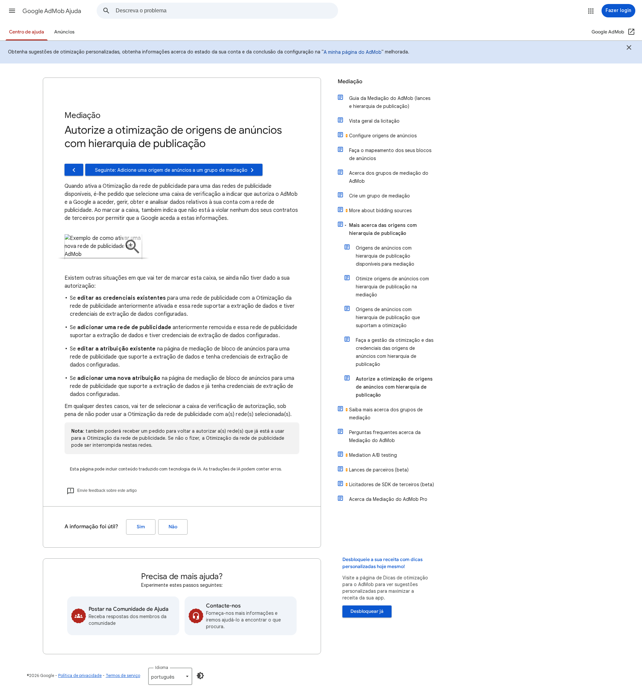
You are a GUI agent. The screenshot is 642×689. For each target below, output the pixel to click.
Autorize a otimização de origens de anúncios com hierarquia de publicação (394, 387)
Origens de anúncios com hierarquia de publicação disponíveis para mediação (385, 256)
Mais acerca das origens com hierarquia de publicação (383, 229)
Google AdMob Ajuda (51, 11)
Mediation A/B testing (373, 455)
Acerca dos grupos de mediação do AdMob (388, 177)
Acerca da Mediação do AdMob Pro (388, 499)
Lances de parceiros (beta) (379, 470)
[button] (12, 11)
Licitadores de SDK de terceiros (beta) (391, 484)
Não (173, 527)
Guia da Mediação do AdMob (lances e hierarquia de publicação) (389, 102)
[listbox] (170, 676)
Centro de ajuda (26, 32)
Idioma (161, 667)
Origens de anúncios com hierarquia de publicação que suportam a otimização (388, 317)
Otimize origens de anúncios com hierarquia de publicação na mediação (392, 287)
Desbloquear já (367, 611)
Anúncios (64, 32)
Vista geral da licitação (374, 121)
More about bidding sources (380, 211)
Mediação (350, 81)
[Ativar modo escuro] (200, 676)
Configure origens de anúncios (383, 136)
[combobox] (227, 10)
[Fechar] (629, 48)
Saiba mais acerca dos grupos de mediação (386, 414)
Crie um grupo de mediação (379, 196)
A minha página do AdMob (353, 52)
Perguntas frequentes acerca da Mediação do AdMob (385, 436)
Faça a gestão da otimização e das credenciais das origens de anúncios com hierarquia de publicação (394, 352)
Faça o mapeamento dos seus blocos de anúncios (390, 154)
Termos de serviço (123, 675)
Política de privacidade (80, 675)
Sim (141, 527)
